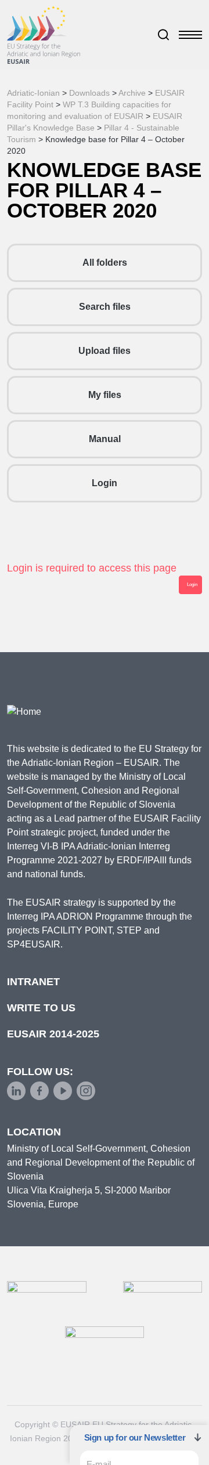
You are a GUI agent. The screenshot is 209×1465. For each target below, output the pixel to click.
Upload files (104, 351)
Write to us (41, 1008)
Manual (105, 439)
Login (104, 483)
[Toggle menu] (190, 34)
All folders (104, 262)
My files (104, 395)
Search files (105, 307)
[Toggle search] (163, 34)
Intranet (33, 981)
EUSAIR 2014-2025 (53, 1034)
